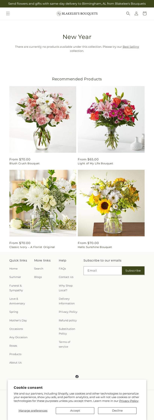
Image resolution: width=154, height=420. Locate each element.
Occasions (16, 329)
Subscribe (133, 270)
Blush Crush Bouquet (24, 163)
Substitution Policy (67, 331)
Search (38, 268)
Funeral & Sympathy (16, 288)
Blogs (38, 277)
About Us (15, 362)
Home (13, 268)
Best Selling (131, 46)
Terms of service (64, 344)
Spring (13, 312)
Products (15, 354)
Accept (75, 410)
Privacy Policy (128, 401)
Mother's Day (18, 320)
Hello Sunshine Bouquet (95, 247)
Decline (117, 410)
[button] (8, 13)
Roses (13, 345)
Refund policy (68, 320)
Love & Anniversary (17, 301)
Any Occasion (18, 337)
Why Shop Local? (65, 288)
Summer (15, 277)
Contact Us (66, 277)
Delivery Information (67, 301)
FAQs (62, 268)
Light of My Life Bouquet (95, 163)
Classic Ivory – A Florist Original (32, 247)
